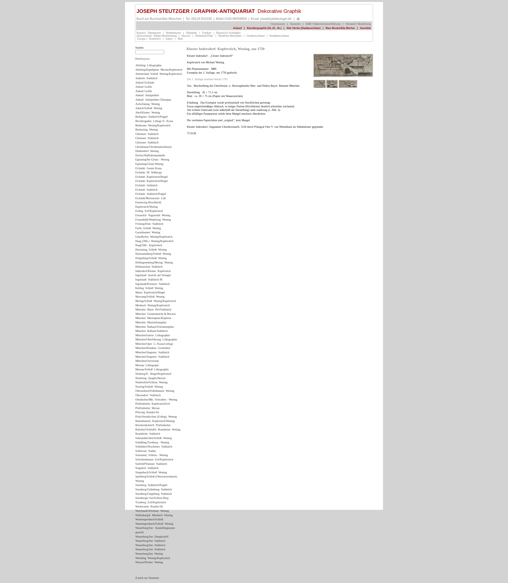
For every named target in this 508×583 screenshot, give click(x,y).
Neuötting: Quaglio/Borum (150, 378)
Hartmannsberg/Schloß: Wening (153, 253)
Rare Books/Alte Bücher (340, 28)
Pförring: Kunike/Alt (147, 412)
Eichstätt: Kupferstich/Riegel (151, 176)
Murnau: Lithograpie (147, 365)
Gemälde (365, 28)
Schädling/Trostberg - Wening (152, 442)
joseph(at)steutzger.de (276, 18)
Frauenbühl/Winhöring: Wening (153, 219)
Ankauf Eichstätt (144, 82)
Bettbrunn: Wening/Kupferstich (152, 125)
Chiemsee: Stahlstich (147, 133)
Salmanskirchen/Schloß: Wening (153, 438)
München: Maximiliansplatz (150, 322)
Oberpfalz (191, 32)
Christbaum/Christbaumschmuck (153, 146)
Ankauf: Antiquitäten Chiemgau (153, 99)
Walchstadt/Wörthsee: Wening (152, 510)
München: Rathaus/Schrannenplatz (154, 326)
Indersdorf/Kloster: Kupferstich (153, 271)
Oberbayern (154, 32)
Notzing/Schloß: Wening (149, 386)
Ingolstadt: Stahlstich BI (149, 279)
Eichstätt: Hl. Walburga (148, 172)
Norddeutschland (279, 35)
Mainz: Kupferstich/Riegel (150, 292)
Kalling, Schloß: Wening (149, 288)
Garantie (295, 23)
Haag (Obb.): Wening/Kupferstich (154, 241)
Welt (180, 38)
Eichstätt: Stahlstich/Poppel (150, 193)
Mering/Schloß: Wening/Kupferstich (155, 301)
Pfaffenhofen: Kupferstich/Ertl (152, 403)
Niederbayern (173, 32)
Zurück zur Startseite (147, 577)
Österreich (155, 38)
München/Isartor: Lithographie (152, 335)
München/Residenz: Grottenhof (152, 348)
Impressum (278, 23)
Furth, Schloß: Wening (148, 228)
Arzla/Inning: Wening (147, 104)
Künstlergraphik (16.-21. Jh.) (264, 28)
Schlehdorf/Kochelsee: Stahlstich (153, 446)
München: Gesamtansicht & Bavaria (155, 313)
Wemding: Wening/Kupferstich (152, 558)
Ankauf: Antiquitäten (147, 95)
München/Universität (147, 360)
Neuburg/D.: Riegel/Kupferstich (153, 373)
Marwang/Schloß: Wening (150, 296)
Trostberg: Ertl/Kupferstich (150, 502)
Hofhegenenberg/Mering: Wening (154, 262)
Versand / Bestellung (358, 23)
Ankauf (237, 28)
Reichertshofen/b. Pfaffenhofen (152, 425)
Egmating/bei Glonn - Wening (152, 159)
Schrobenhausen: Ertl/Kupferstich (154, 459)
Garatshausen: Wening (147, 232)
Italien (169, 38)
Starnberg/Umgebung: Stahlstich (153, 493)
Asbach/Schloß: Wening (148, 108)
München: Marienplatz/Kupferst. (153, 318)
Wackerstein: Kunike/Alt (149, 506)
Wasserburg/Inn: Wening (149, 553)
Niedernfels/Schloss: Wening (151, 382)
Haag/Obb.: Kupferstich (148, 245)
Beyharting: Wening (146, 129)
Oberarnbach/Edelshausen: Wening (154, 390)
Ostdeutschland (255, 35)
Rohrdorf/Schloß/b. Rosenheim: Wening (157, 429)
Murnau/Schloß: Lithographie (152, 369)
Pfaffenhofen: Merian (147, 408)
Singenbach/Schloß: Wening (151, 472)
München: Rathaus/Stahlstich (151, 330)
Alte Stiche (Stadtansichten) (303, 28)
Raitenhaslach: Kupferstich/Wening (155, 421)
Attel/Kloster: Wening (147, 112)
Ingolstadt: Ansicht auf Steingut (153, 275)
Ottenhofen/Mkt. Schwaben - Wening (156, 399)
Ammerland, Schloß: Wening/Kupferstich (158, 73)
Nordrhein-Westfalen (229, 35)
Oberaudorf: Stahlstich (148, 395)
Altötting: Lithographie (148, 65)
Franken (206, 32)
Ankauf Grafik (143, 86)
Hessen (186, 35)
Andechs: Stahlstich (146, 78)
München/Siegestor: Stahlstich (152, 352)
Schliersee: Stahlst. (146, 450)
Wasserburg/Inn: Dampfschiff (151, 536)
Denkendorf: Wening (147, 151)
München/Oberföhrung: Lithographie (156, 339)
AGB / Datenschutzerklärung (323, 23)
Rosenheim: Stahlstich (147, 433)
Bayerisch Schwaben (228, 32)
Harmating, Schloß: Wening (151, 249)
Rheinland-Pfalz (204, 35)
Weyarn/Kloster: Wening (149, 562)
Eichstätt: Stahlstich (146, 185)
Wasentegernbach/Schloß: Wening (154, 523)
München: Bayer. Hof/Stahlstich (153, 309)
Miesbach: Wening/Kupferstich (152, 305)
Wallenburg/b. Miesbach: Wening (154, 515)
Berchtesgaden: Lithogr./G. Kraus (154, 121)
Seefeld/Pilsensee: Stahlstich (151, 463)
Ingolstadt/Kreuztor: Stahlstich (152, 283)
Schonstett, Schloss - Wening (151, 455)
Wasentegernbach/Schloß (149, 519)
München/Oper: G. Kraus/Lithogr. (154, 343)
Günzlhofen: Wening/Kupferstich (153, 236)
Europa (141, 38)
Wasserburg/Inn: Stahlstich (150, 540)
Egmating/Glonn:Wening (149, 163)
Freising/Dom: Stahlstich (149, 223)
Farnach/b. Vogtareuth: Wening (152, 215)
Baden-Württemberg (165, 35)
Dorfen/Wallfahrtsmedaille (150, 155)
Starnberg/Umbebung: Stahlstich (153, 489)
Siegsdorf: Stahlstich (147, 468)
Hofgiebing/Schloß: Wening (151, 258)
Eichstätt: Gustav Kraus (148, 168)
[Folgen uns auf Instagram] (298, 19)
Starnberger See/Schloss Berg (151, 497)
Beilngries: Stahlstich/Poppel (151, 116)
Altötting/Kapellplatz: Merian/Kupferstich (158, 69)
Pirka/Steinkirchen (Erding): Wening (156, 416)
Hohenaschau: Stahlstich (149, 266)
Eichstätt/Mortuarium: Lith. (150, 198)
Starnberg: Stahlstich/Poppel (151, 485)
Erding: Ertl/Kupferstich (149, 210)
